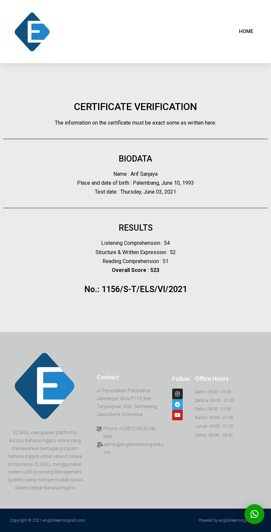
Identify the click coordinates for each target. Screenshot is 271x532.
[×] (254, 514)
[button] (246, 31)
